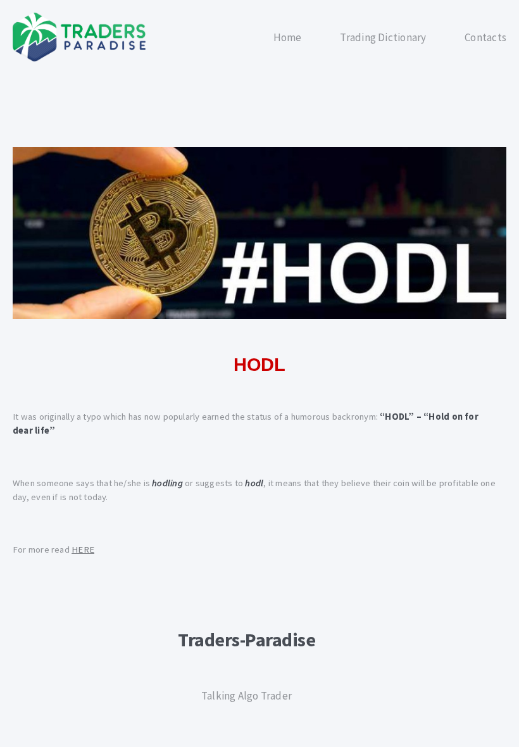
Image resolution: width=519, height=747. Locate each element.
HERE (83, 549)
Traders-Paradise (246, 639)
